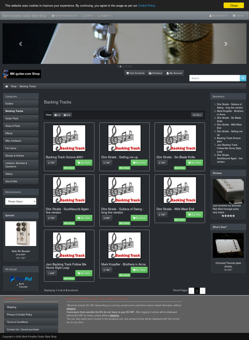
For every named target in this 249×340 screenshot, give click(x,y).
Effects (9, 133)
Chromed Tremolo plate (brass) (228, 264)
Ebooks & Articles (14, 155)
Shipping (11, 307)
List (58, 114)
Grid (68, 114)
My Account (175, 73)
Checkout (156, 73)
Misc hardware (13, 140)
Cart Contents (136, 73)
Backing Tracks (28, 86)
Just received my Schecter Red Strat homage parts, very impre (227, 209)
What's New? (220, 227)
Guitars (9, 103)
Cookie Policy (146, 5)
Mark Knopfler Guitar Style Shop (24, 15)
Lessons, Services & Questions (16, 164)
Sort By (196, 114)
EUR (87, 15)
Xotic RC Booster (21, 251)
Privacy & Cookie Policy (19, 314)
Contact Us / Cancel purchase (23, 329)
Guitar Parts (11, 118)
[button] (21, 43)
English (104, 15)
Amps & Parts (12, 125)
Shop (14, 86)
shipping (71, 308)
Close (233, 5)
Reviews (217, 173)
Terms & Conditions (17, 322)
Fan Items (10, 148)
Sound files (11, 181)
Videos (9, 173)
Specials (9, 215)
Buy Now (85, 162)
